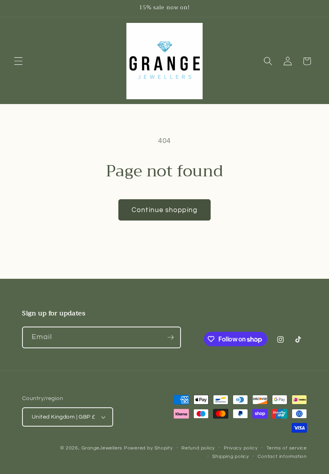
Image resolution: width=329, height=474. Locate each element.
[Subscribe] (170, 337)
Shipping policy (230, 456)
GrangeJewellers (102, 448)
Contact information (282, 456)
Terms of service (286, 448)
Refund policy (198, 448)
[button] (18, 61)
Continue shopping (164, 209)
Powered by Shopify (148, 448)
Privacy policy (241, 448)
